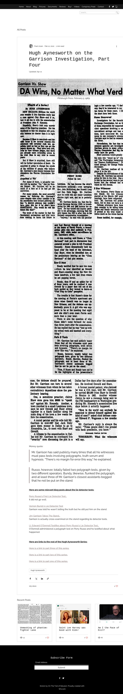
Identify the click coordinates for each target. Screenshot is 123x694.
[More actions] (116, 46)
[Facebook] (109, 6)
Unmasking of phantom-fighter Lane (34, 629)
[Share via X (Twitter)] (36, 578)
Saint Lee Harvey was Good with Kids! (72, 629)
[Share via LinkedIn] (42, 578)
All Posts (21, 29)
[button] (116, 6)
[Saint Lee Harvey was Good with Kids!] (73, 614)
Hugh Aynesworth (38, 570)
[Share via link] (48, 578)
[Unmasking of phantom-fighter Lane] (34, 614)
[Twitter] (113, 6)
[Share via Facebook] (30, 578)
